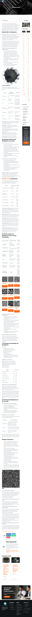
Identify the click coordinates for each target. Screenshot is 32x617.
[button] (18, 20)
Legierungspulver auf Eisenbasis (26, 122)
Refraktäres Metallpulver (24, 120)
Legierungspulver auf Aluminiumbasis (26, 111)
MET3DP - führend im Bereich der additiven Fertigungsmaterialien (11, 542)
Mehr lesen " (5, 576)
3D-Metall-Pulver (4, 23)
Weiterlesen (4, 286)
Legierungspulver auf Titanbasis (26, 114)
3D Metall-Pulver (6, 178)
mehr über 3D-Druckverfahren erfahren (7, 531)
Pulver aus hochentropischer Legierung (25, 117)
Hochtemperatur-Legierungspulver (25, 109)
